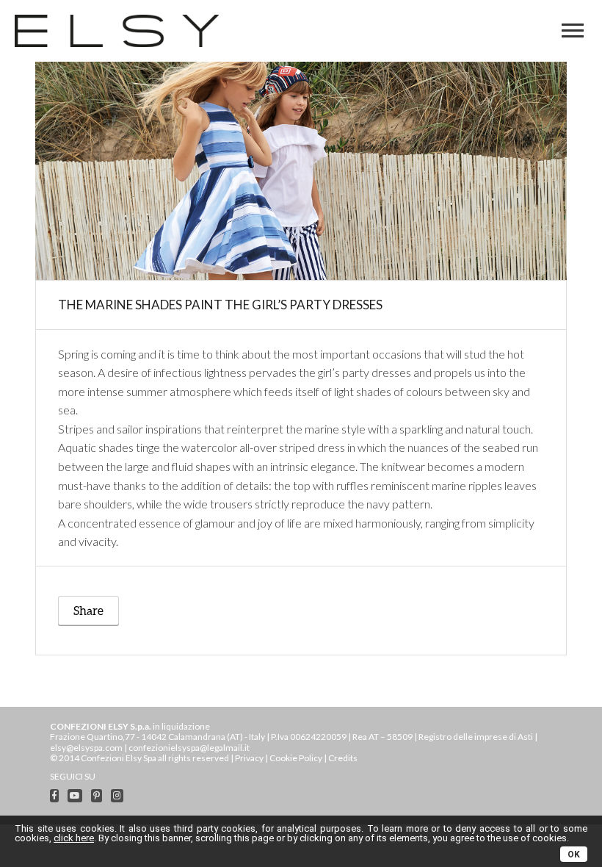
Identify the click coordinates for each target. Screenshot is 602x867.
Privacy (249, 757)
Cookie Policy (295, 757)
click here (74, 837)
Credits (343, 757)
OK (573, 854)
